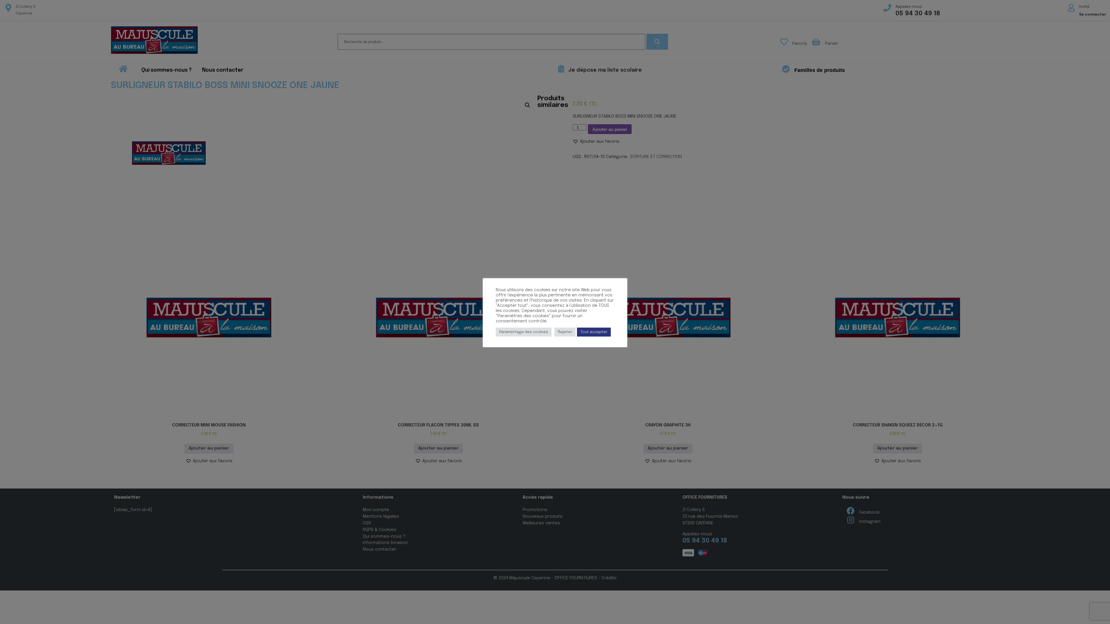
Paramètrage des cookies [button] (523, 332)
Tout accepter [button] (593, 332)
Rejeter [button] (565, 332)
